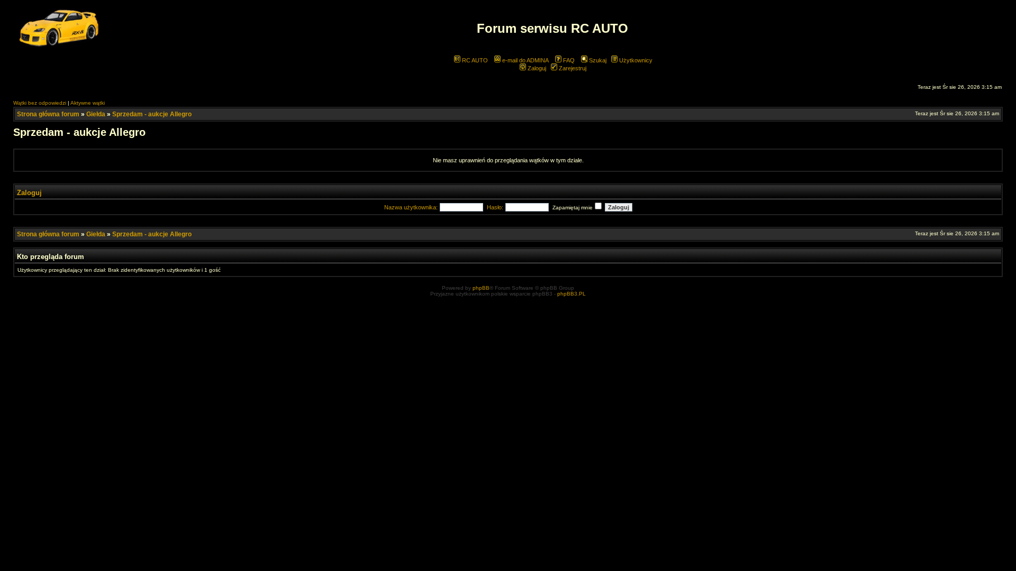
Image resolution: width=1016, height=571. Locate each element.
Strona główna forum (48, 114)
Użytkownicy (635, 60)
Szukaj (596, 60)
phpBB (481, 288)
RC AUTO (474, 60)
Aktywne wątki (87, 103)
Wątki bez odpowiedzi (39, 103)
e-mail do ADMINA (525, 60)
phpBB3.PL (571, 294)
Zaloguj (536, 68)
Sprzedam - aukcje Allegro (152, 114)
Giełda (95, 114)
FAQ (568, 60)
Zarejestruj (571, 68)
